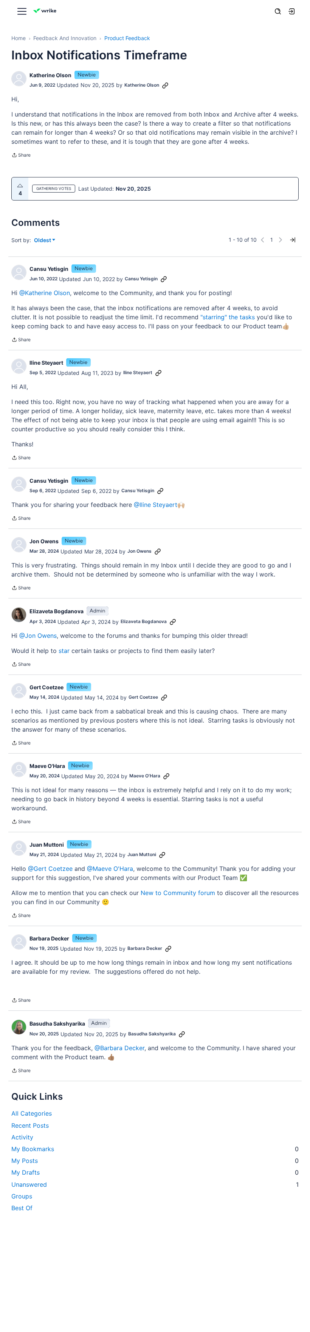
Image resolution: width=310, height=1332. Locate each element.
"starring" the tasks (227, 317)
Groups (21, 1196)
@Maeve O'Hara (110, 868)
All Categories (31, 1113)
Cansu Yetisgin (48, 269)
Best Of (22, 1208)
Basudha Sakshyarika (57, 1023)
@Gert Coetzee (50, 868)
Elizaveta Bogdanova (56, 611)
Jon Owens (44, 541)
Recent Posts (30, 1125)
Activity (22, 1137)
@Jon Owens (38, 635)
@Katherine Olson (44, 293)
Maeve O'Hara (47, 766)
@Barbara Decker (119, 1048)
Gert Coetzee (46, 687)
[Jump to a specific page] (293, 240)
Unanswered (155, 1184)
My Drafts (155, 1172)
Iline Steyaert (46, 362)
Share (21, 156)
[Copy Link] (165, 85)
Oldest (43, 240)
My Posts (155, 1160)
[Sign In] (291, 11)
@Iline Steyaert (155, 504)
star (64, 650)
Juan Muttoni (46, 844)
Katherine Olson (50, 75)
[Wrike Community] (46, 11)
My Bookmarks (155, 1149)
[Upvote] (20, 185)
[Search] (278, 11)
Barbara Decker (49, 938)
